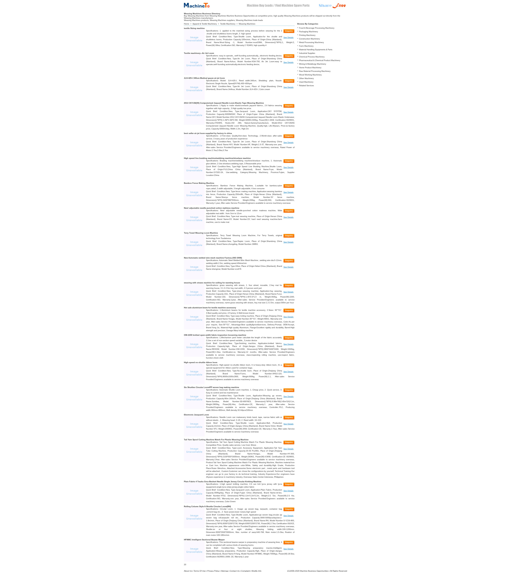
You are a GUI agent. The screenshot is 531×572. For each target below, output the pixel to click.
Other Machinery (306, 78)
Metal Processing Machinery (311, 42)
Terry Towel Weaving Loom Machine (201, 233)
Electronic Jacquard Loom (196, 415)
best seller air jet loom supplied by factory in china (208, 133)
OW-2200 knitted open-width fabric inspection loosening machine (215, 335)
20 (185, 564)
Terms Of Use (200, 571)
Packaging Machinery (308, 31)
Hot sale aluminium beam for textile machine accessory (210, 307)
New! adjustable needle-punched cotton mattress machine (211, 208)
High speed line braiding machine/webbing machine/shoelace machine (217, 158)
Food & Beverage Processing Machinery (316, 28)
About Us (188, 571)
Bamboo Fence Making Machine (199, 183)
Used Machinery (306, 82)
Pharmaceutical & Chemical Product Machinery (319, 60)
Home (186, 24)
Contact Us (235, 571)
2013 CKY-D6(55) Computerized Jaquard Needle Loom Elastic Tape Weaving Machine (224, 103)
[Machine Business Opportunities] (199, 5)
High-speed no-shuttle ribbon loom (200, 362)
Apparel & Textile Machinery (204, 24)
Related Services (306, 85)
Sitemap (224, 571)
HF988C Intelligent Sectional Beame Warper (204, 540)
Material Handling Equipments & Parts (315, 49)
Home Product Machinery (310, 67)
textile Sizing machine (194, 28)
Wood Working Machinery (310, 75)
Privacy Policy (213, 571)
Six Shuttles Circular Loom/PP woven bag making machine (211, 387)
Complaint (245, 571)
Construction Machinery (309, 39)
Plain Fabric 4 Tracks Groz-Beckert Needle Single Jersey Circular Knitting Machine (222, 481)
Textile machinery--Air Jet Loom (199, 53)
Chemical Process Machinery (312, 57)
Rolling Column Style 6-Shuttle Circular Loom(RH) (207, 506)
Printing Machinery (307, 35)
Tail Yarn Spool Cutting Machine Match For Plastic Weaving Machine (216, 439)
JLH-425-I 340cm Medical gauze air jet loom (204, 78)
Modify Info (256, 571)
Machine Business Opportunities (314, 571)
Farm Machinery (306, 46)
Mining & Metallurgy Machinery (312, 64)
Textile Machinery (227, 24)
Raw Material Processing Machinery (314, 71)
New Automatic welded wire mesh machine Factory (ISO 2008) (213, 258)
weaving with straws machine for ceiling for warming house (212, 283)
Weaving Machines (247, 24)
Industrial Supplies (307, 53)
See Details (288, 37)
